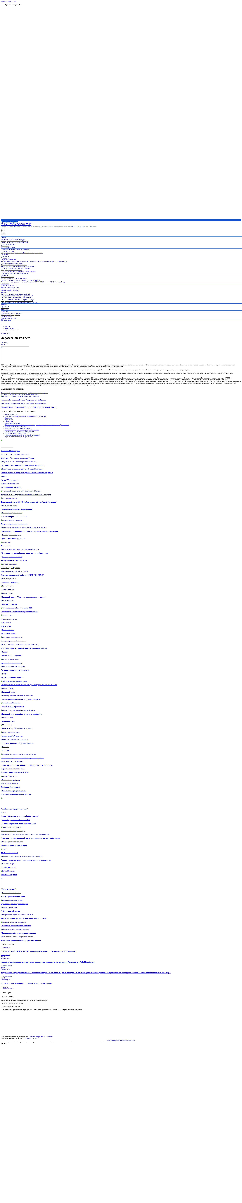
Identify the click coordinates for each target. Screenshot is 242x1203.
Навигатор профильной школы (14, 517)
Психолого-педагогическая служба (15, 670)
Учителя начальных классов (10, 289)
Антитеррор (6, 546)
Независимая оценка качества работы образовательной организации (29, 531)
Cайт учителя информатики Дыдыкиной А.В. (16, 294)
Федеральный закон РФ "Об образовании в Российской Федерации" (29, 502)
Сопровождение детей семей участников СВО (19, 612)
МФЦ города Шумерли (10, 568)
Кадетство (4, 309)
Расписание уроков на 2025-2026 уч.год (14, 278)
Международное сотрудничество (11, 270)
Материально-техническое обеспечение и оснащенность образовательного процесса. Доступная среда (34, 261)
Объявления (5, 308)
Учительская (5, 284)
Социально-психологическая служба (16, 926)
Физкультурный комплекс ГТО (14, 560)
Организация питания (8, 244)
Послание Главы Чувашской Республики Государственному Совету (28, 407)
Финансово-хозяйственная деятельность (14, 265)
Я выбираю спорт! (8, 867)
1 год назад (4, 987)
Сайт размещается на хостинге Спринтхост (121, 1040)
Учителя (3, 292)
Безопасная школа (8, 634)
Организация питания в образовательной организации (18, 271)
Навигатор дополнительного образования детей (20, 699)
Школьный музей (8, 692)
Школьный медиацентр (10, 780)
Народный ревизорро (9, 582)
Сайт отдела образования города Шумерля (14, 241)
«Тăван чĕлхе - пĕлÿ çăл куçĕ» (13, 831)
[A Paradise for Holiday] (20, 396)
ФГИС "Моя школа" (9, 853)
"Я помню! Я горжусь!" (10, 451)
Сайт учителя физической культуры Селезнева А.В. (17, 299)
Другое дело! (6, 626)
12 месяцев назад (6, 976)
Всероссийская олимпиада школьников (17, 743)
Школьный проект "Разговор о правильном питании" (23, 597)
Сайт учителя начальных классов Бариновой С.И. (17, 296)
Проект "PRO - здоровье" (11, 655)
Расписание (4, 275)
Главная (3, 237)
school (3, 344)
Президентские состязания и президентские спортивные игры (26, 860)
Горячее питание (7, 590)
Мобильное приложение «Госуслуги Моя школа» (21, 940)
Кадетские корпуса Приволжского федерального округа (24, 648)
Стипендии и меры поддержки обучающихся (15, 268)
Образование (5, 256)
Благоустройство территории (13, 896)
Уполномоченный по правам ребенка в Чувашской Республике (27, 473)
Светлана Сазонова (7, 989)
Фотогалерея (5, 246)
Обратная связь (6, 320)
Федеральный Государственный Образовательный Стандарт (26, 495)
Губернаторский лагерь (10, 911)
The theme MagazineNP (31, 1038)
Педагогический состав (8, 259)
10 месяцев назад (6, 965)
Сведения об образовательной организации (15, 249)
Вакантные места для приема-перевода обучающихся (18, 266)
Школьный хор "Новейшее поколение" (17, 729)
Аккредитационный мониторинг (14, 524)
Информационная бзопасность (13, 641)
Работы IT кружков (9, 875)
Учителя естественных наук (10, 290)
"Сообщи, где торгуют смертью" (14, 809)
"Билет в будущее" (8, 889)
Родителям (4, 311)
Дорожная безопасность (10, 787)
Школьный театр (8, 721)
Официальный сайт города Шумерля (13, 239)
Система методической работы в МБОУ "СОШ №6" (22, 575)
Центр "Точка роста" (10, 480)
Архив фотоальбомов (8, 247)
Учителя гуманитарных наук (10, 287)
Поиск (3, 230)
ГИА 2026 (5, 751)
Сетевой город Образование (12, 707)
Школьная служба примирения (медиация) (18, 933)
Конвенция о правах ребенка (10, 315)
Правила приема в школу (11, 663)
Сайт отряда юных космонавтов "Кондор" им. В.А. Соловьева (27, 765)
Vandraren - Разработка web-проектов (41, 1036)
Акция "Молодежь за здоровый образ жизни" (20, 816)
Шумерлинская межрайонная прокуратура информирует (24, 553)
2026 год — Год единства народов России (17, 458)
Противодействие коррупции (13, 538)
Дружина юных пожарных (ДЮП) (15, 772)
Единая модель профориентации (14, 904)
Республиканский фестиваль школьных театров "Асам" (24, 918)
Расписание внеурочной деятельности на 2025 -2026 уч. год (20, 280)
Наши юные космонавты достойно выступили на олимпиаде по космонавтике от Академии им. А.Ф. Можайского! (48, 962)
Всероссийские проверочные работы (16, 794)
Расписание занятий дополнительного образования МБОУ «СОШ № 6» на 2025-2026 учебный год (33, 282)
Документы (4, 254)
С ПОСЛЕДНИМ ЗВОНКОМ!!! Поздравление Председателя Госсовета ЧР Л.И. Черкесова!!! (38, 951)
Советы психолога (7, 316)
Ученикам (4, 304)
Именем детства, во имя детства (14, 845)
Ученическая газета (9, 619)
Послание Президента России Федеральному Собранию (24, 400)
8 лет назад (4, 342)
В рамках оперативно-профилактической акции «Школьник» (26, 983)
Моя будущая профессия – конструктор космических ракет (19, 394)
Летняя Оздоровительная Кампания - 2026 (18, 824)
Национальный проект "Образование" (17, 509)
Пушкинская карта (9, 604)
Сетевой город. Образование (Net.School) (14, 242)
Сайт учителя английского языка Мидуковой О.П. (17, 297)
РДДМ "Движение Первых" (12, 677)
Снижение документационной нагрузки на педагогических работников (30, 838)
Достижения (5, 306)
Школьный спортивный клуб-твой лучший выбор (21, 714)
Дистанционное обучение (11, 487)
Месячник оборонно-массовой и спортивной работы (22, 758)
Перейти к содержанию (8, 1)
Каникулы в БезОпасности (12, 736)
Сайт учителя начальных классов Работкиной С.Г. (17, 301)
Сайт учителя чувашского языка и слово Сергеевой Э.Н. (19, 302)
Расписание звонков (7, 277)
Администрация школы (8, 285)
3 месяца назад (5, 955)
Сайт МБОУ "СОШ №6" (16, 224)
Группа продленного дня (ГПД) (11, 313)
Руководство (5, 258)
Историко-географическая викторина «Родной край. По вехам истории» (24, 393)
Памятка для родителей (8, 318)
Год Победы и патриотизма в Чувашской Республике (22, 465)
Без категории (5, 333)
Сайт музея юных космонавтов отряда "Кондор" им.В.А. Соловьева (29, 685)
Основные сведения (7, 251)
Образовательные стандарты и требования (14, 273)
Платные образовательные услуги (12, 263)
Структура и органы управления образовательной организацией (22, 253)
